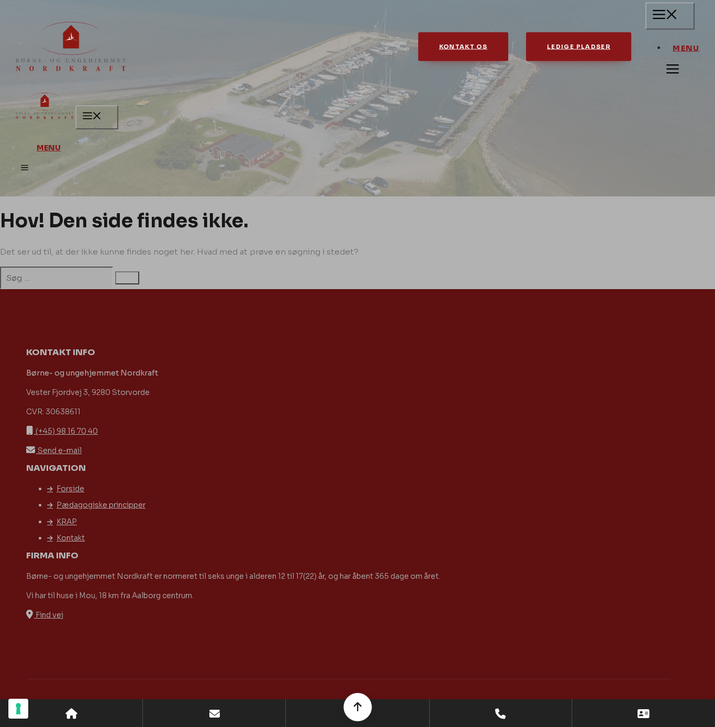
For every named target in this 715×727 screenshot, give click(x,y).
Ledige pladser (578, 46)
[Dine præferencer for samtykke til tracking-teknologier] (18, 709)
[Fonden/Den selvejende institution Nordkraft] (44, 107)
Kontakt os (463, 46)
